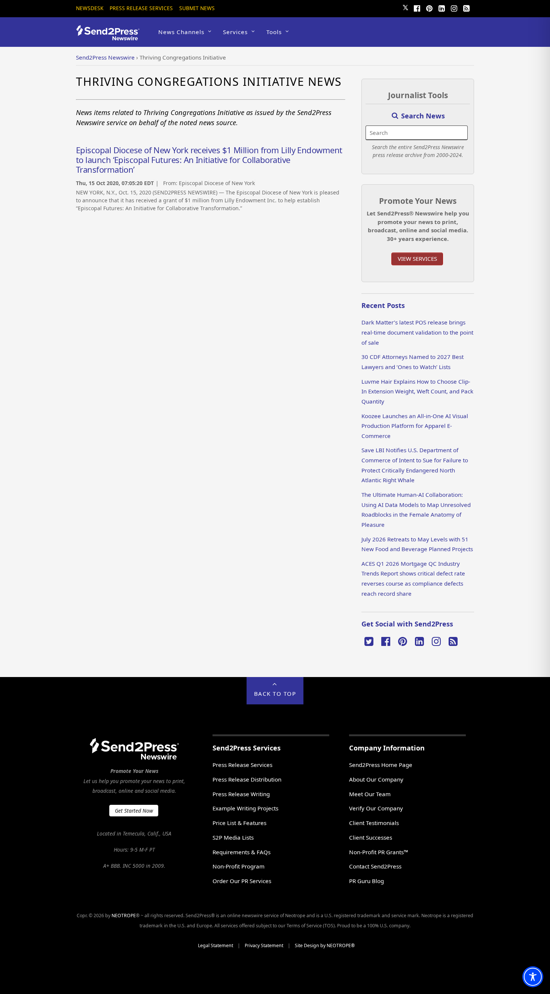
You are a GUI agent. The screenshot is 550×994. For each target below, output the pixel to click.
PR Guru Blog (366, 881)
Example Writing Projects (245, 808)
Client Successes (370, 837)
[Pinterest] (429, 7)
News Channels (181, 32)
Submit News (197, 8)
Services (235, 32)
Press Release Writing (241, 794)
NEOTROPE (123, 915)
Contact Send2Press (375, 866)
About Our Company (376, 779)
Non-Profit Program (239, 866)
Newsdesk (89, 8)
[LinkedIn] (441, 7)
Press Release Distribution (247, 779)
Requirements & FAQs (242, 852)
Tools (274, 32)
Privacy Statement (264, 945)
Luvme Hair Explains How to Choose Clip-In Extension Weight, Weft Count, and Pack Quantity (417, 391)
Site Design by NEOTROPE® (325, 945)
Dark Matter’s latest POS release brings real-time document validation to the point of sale (417, 332)
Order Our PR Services (242, 881)
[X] (368, 640)
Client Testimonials (374, 823)
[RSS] (466, 7)
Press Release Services (141, 8)
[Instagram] (454, 7)
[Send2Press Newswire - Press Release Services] (110, 37)
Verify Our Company (376, 808)
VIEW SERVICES (417, 258)
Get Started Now (134, 810)
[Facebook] (417, 7)
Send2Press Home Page (380, 764)
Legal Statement (215, 945)
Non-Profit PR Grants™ (378, 852)
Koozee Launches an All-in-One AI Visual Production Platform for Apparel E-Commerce (414, 425)
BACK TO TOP (275, 693)
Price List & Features (239, 823)
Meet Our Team (370, 794)
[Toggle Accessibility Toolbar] (533, 977)
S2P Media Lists (233, 837)
